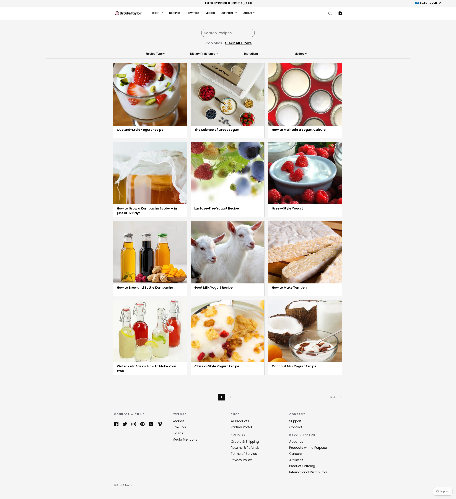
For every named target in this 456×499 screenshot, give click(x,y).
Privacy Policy (241, 460)
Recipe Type (154, 53)
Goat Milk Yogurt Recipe (213, 287)
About (247, 13)
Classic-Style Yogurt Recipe (216, 366)
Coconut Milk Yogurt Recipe (294, 366)
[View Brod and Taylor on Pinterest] (142, 424)
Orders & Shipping (245, 441)
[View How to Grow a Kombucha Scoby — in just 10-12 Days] (150, 173)
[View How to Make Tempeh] (305, 252)
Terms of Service (244, 454)
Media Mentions (184, 439)
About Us (296, 441)
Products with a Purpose (308, 448)
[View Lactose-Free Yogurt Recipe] (227, 173)
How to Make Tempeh (289, 287)
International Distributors (308, 472)
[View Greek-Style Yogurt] (305, 173)
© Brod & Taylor (123, 485)
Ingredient (251, 53)
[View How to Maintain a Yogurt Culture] (305, 94)
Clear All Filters (238, 43)
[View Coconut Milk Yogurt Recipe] (305, 331)
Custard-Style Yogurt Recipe (140, 130)
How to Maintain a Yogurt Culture (299, 130)
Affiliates (296, 460)
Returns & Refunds (245, 448)
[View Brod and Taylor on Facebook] (116, 424)
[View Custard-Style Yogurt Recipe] (150, 94)
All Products (240, 421)
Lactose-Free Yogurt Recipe (216, 208)
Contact (295, 427)
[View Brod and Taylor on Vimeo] (160, 424)
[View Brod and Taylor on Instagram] (133, 424)
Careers (295, 454)
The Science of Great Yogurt (217, 130)
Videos (210, 13)
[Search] (330, 13)
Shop (156, 13)
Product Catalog (302, 466)
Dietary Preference (203, 53)
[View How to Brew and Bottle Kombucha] (150, 252)
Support (227, 13)
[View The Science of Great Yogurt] (227, 94)
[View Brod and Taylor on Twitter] (125, 424)
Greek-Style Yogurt (287, 208)
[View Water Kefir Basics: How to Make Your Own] (150, 331)
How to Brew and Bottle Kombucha (145, 287)
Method (299, 53)
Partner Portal (241, 427)
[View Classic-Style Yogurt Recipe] (227, 331)
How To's (192, 13)
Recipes (174, 13)
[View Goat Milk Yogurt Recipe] (227, 252)
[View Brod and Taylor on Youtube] (151, 424)
